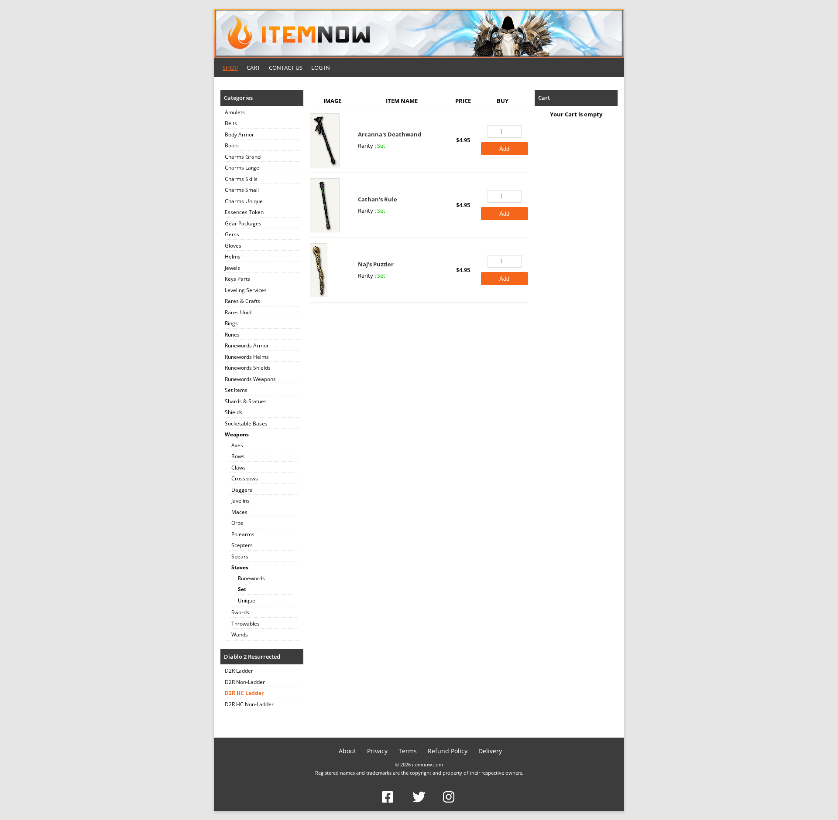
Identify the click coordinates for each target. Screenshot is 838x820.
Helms (232, 256)
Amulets (235, 112)
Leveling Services (246, 290)
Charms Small (242, 190)
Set (242, 589)
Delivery (490, 751)
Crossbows (244, 478)
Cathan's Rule (377, 199)
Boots (232, 145)
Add (504, 149)
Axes (237, 445)
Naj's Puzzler (376, 264)
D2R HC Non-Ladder (249, 704)
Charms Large (242, 167)
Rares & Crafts (242, 301)
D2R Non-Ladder (245, 682)
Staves (239, 567)
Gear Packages (243, 223)
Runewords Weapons (250, 379)
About (347, 751)
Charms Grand (243, 156)
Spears (239, 556)
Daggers (241, 489)
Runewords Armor (247, 345)
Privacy (377, 751)
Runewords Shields (248, 367)
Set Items (236, 390)
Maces (239, 512)
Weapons (237, 434)
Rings (231, 323)
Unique (246, 600)
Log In (320, 67)
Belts (231, 123)
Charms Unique (244, 201)
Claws (238, 467)
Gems (232, 234)
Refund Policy (447, 751)
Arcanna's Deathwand (389, 134)
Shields (233, 412)
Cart (253, 67)
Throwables (245, 623)
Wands (239, 634)
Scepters (242, 545)
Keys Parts (237, 278)
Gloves (233, 245)
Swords (240, 612)
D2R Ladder (239, 670)
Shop (230, 67)
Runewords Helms (247, 357)
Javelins (240, 500)
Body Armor (239, 134)
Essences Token (244, 212)
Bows (237, 456)
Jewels (232, 268)
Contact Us (285, 67)
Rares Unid (238, 312)
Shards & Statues (246, 401)
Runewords (251, 578)
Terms (407, 751)
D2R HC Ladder (244, 693)
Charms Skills (241, 179)
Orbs (237, 523)
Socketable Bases (246, 423)
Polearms (242, 534)
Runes (232, 334)
